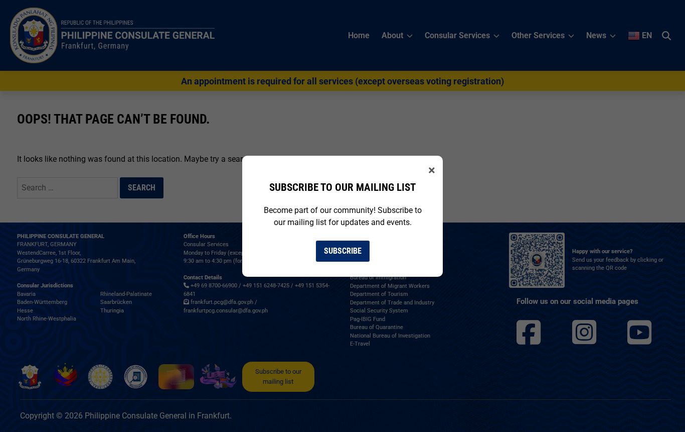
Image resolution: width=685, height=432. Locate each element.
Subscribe (343, 251)
